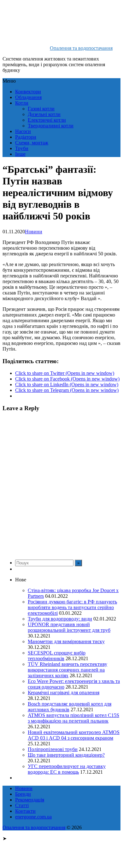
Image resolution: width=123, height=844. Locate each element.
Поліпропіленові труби (53, 749)
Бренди (23, 794)
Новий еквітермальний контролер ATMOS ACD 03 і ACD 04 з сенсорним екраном (74, 735)
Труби (21, 148)
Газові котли (41, 108)
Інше (20, 154)
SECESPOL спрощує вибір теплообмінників (56, 655)
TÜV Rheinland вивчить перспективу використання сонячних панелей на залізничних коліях (67, 669)
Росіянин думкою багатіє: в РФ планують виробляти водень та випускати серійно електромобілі (72, 607)
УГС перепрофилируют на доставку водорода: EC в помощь (67, 769)
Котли (21, 103)
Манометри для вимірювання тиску (66, 641)
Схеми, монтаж (31, 142)
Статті (22, 805)
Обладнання (28, 97)
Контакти (25, 811)
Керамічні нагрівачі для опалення (63, 692)
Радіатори (25, 137)
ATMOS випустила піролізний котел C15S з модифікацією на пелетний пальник (73, 718)
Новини (33, 231)
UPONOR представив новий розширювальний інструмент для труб (69, 627)
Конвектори (28, 91)
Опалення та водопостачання (81, 48)
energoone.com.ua (33, 816)
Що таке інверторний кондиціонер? (66, 755)
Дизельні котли (44, 114)
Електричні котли (47, 120)
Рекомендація (29, 799)
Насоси (23, 131)
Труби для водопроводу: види (60, 618)
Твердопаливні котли (50, 125)
